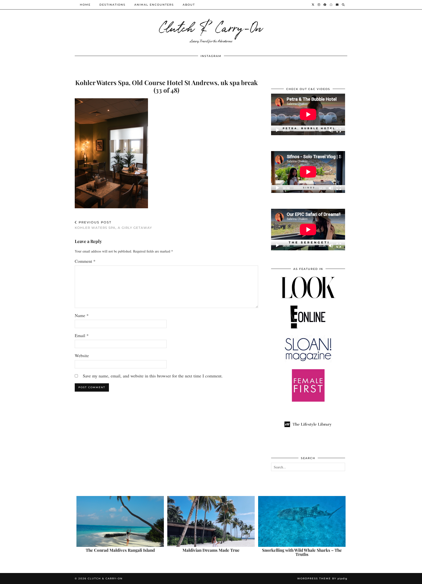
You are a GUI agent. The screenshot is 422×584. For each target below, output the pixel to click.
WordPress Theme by (322, 578)
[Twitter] (313, 4)
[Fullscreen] (338, 130)
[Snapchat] (331, 4)
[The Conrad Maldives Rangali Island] (120, 521)
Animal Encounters (154, 4)
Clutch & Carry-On (211, 26)
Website (82, 355)
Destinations (112, 4)
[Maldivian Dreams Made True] (211, 521)
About (189, 4)
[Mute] (330, 130)
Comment (85, 261)
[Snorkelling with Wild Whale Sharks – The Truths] (302, 521)
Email (82, 335)
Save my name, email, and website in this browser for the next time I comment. (153, 376)
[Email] (337, 4)
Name (82, 315)
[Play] (277, 130)
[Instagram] (319, 4)
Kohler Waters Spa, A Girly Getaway (113, 225)
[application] (308, 114)
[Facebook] (325, 4)
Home (85, 4)
